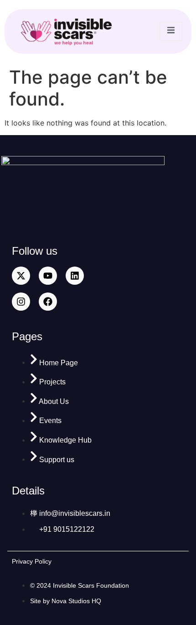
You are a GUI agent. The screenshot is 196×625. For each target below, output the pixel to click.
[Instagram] (21, 301)
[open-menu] (171, 31)
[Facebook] (48, 301)
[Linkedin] (75, 276)
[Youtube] (48, 276)
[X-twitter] (21, 276)
